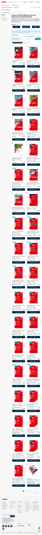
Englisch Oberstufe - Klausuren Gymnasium (32, 61)
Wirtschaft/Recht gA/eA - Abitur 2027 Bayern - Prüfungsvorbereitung (18, 356)
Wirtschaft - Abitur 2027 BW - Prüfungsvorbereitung (17, 380)
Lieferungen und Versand (20, 507)
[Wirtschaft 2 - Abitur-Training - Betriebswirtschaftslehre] (19, 150)
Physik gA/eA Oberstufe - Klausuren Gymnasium (18, 85)
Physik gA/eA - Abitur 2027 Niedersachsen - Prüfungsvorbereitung (18, 405)
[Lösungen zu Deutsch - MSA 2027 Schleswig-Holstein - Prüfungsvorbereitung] (33, 421)
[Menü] (40, 526)
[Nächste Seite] (30, 491)
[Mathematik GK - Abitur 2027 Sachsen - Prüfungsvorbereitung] (33, 297)
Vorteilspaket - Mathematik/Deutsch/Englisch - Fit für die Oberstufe (33, 479)
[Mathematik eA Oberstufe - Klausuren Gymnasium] (19, 100)
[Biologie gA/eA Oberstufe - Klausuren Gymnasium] (33, 100)
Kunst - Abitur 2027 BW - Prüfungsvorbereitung (31, 356)
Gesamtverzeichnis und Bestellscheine (36, 508)
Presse (11, 508)
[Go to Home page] (3, 2)
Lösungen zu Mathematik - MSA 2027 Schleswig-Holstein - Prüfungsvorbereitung (33, 454)
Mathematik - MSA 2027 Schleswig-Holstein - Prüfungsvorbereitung (18, 479)
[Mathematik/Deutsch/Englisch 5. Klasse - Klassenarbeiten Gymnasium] (19, 199)
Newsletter (39, 7)
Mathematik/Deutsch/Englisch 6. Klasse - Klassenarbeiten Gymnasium (33, 183)
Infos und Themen (5, 20)
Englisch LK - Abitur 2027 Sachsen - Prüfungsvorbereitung (33, 281)
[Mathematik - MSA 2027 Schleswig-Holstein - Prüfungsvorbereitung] (19, 470)
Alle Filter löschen (27, 42)
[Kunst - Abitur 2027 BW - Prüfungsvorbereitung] (33, 347)
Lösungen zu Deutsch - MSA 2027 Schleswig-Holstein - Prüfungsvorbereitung (32, 430)
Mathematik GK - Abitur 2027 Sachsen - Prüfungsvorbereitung (33, 306)
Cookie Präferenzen (19, 532)
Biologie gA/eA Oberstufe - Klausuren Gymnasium (33, 109)
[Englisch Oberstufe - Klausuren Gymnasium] (33, 52)
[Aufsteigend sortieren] (34, 36)
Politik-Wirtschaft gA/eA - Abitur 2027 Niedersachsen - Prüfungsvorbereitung (33, 380)
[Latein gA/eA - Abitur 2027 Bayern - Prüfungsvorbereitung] (33, 322)
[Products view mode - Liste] (37, 36)
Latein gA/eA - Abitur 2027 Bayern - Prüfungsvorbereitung (33, 331)
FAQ (30, 7)
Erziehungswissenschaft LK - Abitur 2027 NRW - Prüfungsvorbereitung (18, 281)
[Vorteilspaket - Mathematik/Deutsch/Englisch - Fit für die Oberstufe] (33, 471)
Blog (36, 7)
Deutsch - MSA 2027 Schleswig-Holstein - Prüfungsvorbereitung (17, 454)
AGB (6, 532)
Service (33, 7)
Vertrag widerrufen (20, 512)
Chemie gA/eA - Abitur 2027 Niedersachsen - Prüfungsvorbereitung (33, 158)
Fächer (3, 16)
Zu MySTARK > (4, 508)
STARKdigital (27, 505)
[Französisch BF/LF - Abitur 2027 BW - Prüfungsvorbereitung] (33, 125)
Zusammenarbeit (12, 506)
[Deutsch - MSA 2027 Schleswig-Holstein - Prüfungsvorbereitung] (19, 446)
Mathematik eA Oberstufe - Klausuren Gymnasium (18, 109)
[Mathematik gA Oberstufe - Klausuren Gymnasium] (33, 76)
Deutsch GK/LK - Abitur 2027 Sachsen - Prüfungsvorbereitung (18, 306)
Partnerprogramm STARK (35, 510)
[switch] (39, 531)
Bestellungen (20, 505)
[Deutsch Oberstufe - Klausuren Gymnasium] (19, 52)
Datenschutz (9, 532)
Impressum (3, 532)
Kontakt (19, 509)
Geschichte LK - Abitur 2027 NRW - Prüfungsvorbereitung (18, 232)
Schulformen (4, 19)
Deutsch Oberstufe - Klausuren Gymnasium (17, 61)
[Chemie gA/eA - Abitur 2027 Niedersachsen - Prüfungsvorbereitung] (33, 149)
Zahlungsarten (20, 510)
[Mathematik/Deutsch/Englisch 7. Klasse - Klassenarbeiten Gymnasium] (19, 124)
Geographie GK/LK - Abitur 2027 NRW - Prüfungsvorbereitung (18, 257)
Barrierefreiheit (13, 532)
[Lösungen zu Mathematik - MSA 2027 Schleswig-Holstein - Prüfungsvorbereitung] (33, 446)
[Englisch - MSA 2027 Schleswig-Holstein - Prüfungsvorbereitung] (19, 421)
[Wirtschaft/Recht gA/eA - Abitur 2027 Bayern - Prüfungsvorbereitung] (19, 347)
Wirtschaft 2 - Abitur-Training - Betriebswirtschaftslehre (17, 158)
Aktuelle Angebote (28, 508)
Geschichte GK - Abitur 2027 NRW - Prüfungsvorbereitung (33, 257)
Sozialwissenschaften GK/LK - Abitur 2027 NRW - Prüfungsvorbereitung (33, 232)
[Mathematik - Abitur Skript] (33, 200)
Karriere (11, 505)
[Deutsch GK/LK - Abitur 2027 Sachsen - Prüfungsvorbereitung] (19, 297)
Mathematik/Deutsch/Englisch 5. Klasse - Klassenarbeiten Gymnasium (18, 208)
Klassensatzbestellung (28, 506)
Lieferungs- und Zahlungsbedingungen (36, 505)
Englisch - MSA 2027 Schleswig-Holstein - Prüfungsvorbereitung (17, 429)
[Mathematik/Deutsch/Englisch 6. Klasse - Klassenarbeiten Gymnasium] (33, 175)
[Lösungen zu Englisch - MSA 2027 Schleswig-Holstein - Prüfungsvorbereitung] (33, 396)
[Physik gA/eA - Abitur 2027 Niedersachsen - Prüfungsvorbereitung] (19, 396)
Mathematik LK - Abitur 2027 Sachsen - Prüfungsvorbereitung (18, 331)
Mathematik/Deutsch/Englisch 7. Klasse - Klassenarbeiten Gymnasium (18, 133)
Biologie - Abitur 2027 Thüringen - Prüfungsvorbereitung (17, 183)
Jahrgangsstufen (4, 18)
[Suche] (9, 2)
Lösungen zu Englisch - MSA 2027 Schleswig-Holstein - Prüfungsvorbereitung (32, 405)
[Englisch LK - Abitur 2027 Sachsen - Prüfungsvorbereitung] (33, 272)
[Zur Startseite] (1, 12)
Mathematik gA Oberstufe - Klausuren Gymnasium (33, 85)
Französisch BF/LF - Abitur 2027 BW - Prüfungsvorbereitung (33, 133)
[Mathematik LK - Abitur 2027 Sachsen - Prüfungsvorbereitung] (19, 322)
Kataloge (26, 511)
